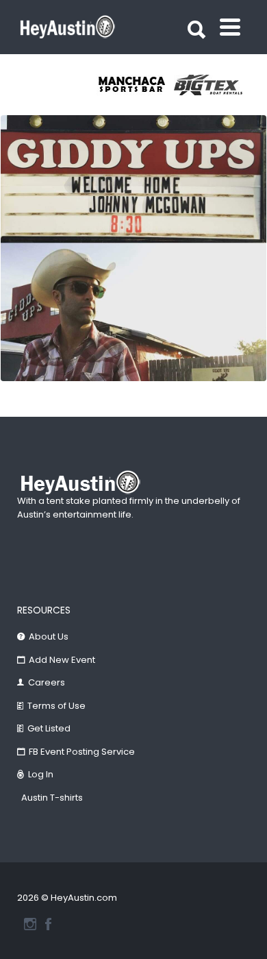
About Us (48, 636)
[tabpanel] (135, 85)
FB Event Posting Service (82, 751)
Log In (40, 774)
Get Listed (49, 728)
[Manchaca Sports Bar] (135, 85)
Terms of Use (56, 705)
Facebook (48, 924)
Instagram (30, 924)
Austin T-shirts (52, 797)
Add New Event (62, 659)
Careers (46, 682)
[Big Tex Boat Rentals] (212, 85)
